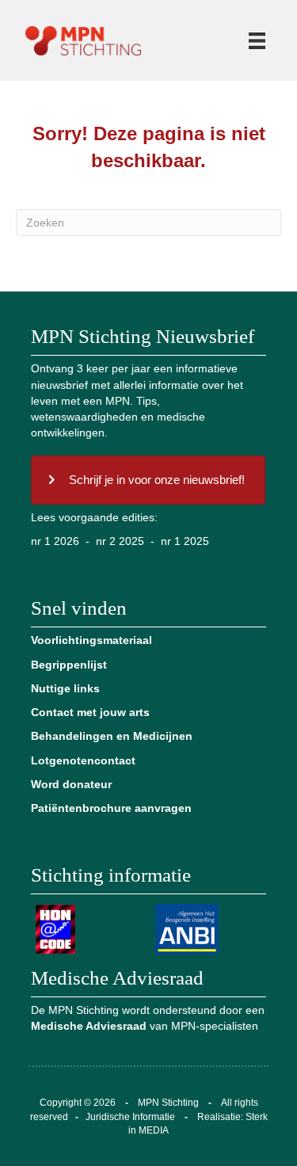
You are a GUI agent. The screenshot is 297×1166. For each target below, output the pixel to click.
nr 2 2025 (120, 541)
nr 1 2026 (55, 541)
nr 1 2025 (185, 541)
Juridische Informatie (130, 1116)
